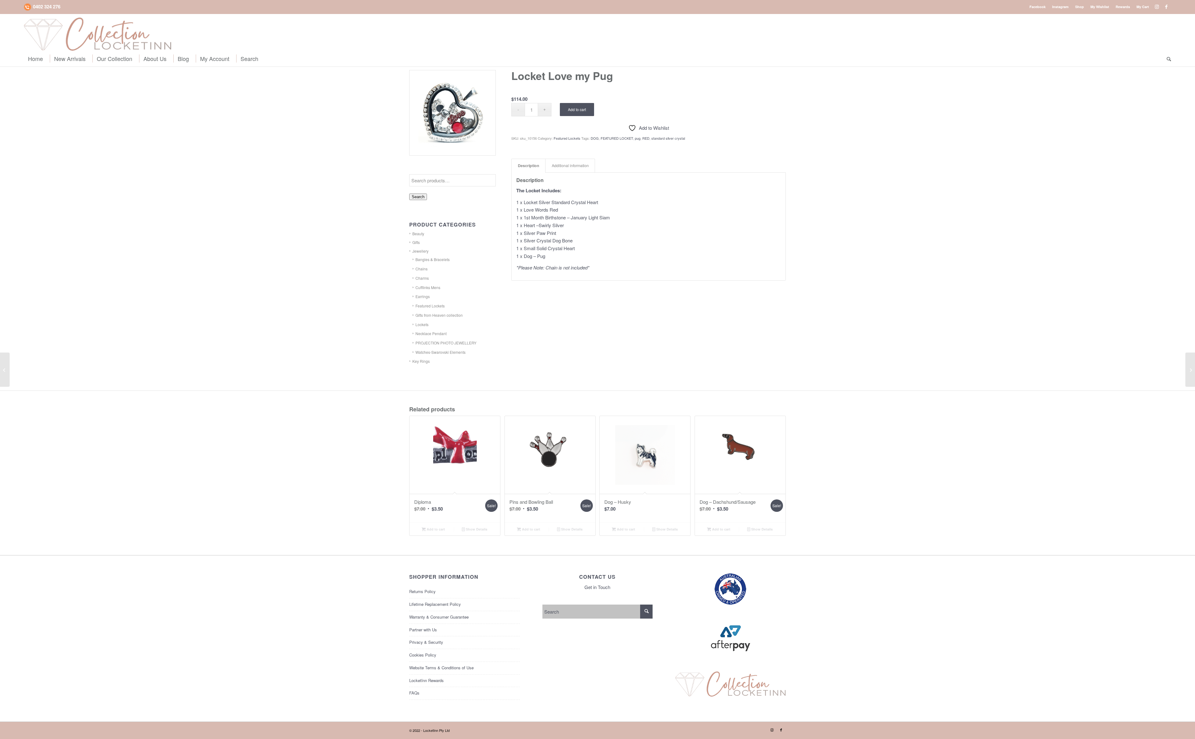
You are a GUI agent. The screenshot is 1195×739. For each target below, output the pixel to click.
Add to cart (577, 109)
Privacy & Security (426, 642)
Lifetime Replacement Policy (435, 604)
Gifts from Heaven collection (439, 315)
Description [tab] (528, 165)
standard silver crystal (668, 138)
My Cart (1142, 6)
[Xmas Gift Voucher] (5, 370)
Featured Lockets (430, 305)
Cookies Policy (422, 655)
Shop (1079, 6)
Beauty (418, 233)
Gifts (416, 242)
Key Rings (421, 361)
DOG (595, 138)
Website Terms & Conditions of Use (441, 668)
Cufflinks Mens (427, 287)
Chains (421, 268)
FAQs (414, 693)
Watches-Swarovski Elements (440, 352)
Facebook (1037, 6)
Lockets (422, 324)
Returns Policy (422, 591)
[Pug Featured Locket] (452, 113)
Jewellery (420, 251)
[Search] (1167, 58)
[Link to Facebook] (1166, 6)
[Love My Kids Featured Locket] (1190, 370)
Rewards (1123, 6)
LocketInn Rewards (426, 680)
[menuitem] (1037, 6)
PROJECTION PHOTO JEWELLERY (445, 342)
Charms (422, 278)
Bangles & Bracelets (432, 259)
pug (637, 138)
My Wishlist (1099, 6)
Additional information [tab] (570, 165)
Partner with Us (423, 630)
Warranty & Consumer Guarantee (439, 617)
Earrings (422, 296)
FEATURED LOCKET (617, 138)
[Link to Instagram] (1156, 6)
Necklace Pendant (431, 333)
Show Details (476, 529)
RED (645, 138)
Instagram (1060, 6)
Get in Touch (597, 587)
